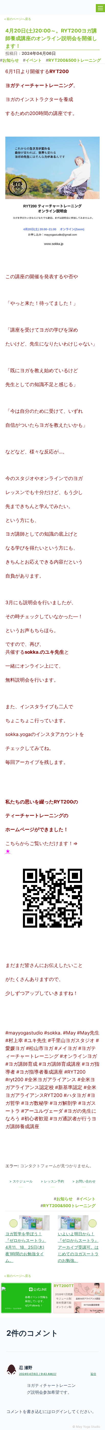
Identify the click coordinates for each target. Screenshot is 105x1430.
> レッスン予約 (52, 1181)
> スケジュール (21, 1181)
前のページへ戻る (17, 19)
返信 (93, 1374)
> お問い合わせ (84, 1181)
